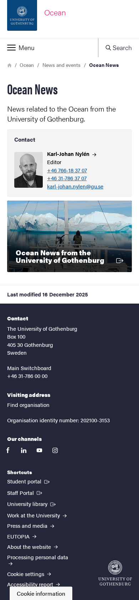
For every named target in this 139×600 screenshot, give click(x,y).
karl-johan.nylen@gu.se (75, 186)
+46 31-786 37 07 (67, 178)
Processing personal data (37, 557)
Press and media (28, 525)
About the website (29, 546)
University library (32, 503)
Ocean (27, 64)
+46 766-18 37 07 (67, 170)
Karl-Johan (69, 154)
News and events (61, 64)
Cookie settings (26, 573)
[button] (49, 47)
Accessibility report (31, 584)
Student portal (29, 481)
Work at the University (34, 515)
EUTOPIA (19, 536)
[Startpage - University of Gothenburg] (115, 573)
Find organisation (28, 404)
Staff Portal (25, 492)
